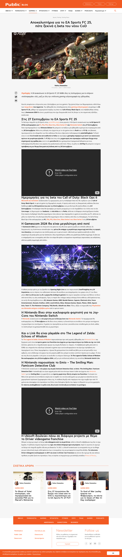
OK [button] (113, 553)
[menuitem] (10, 11)
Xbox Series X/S (61, 125)
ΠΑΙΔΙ (70, 11)
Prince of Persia (90, 456)
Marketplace (18, 531)
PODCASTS (89, 11)
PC (40, 125)
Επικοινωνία (39, 534)
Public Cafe (18, 534)
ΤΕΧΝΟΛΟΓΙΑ (20, 11)
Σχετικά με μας (40, 531)
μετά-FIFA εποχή (53, 122)
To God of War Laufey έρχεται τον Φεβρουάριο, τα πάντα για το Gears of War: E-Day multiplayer (91, 495)
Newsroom (18, 538)
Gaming (59, 17)
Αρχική (54, 17)
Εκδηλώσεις (88, 4)
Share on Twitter (16, 96)
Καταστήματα (39, 538)
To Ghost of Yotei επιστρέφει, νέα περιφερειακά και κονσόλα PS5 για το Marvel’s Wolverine (24, 495)
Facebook (87, 544)
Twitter (91, 544)
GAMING (32, 11)
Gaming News (65, 17)
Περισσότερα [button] (36, 554)
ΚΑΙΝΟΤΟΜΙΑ (62, 522)
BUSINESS (74, 522)
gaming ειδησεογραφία (79, 107)
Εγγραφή (67, 544)
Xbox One (51, 125)
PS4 (43, 125)
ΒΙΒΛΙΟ (8, 11)
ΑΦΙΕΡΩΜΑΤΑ (49, 522)
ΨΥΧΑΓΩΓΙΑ (43, 11)
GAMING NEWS (19, 488)
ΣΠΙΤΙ (62, 11)
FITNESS (55, 11)
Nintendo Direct (90, 339)
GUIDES (77, 11)
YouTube (96, 544)
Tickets (100, 4)
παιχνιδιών (28, 107)
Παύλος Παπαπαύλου (61, 85)
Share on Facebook (16, 92)
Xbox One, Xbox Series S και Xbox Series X (68, 219)
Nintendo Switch (76, 125)
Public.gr (111, 4)
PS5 (46, 125)
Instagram (100, 544)
